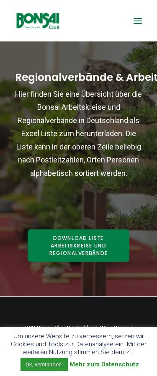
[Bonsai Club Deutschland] (37, 20)
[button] (137, 20)
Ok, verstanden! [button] (44, 364)
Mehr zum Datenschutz (104, 364)
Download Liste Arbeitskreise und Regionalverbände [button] (78, 245)
